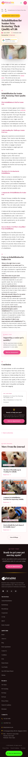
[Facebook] (3, 591)
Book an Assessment (12, 352)
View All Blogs (14, 537)
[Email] (15, 591)
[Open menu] (25, 3)
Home (2, 10)
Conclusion (6, 402)
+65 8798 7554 (7, 723)
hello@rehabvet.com (8, 727)
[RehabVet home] (7, 3)
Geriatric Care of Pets (11, 15)
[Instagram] (7, 591)
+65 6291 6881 (7, 718)
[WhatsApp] (11, 591)
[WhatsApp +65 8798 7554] (21, 3)
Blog (5, 10)
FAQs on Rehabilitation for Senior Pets (12, 400)
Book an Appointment (14, 421)
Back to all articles (8, 433)
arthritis (22, 110)
